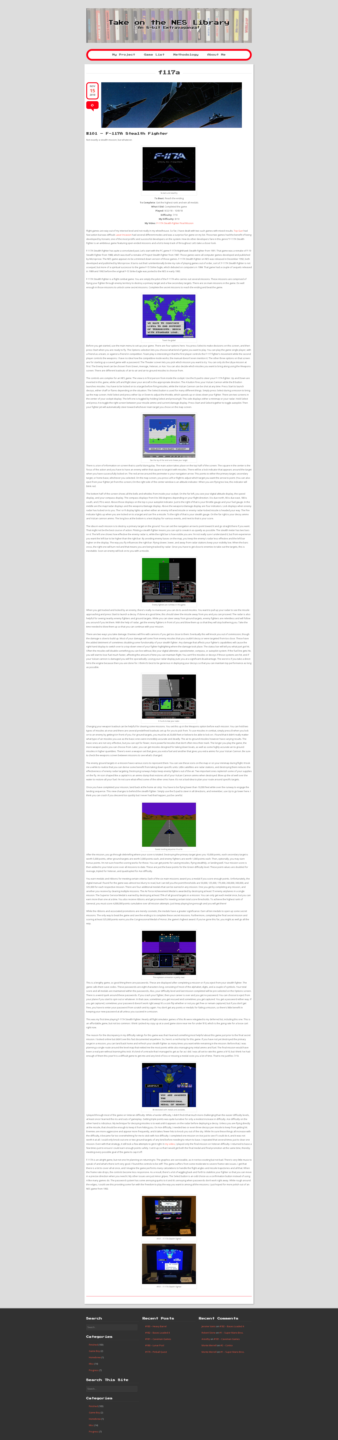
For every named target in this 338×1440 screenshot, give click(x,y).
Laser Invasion (124, 234)
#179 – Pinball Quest (156, 1351)
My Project (123, 55)
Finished (93, 1344)
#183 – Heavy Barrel (156, 1326)
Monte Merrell (209, 1345)
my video (170, 1143)
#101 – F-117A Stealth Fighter (127, 133)
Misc (91, 1363)
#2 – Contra (226, 1345)
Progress (94, 1370)
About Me (216, 55)
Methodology (186, 55)
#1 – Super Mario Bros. (231, 1332)
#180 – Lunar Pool (154, 1345)
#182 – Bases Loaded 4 (157, 1332)
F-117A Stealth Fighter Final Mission (175, 223)
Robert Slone (208, 1332)
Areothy (206, 1339)
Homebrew (95, 1357)
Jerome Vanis (209, 1326)
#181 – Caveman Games (158, 1339)
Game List (154, 55)
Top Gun (238, 230)
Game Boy (94, 1351)
